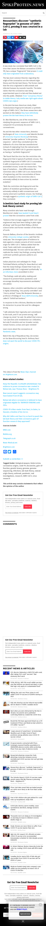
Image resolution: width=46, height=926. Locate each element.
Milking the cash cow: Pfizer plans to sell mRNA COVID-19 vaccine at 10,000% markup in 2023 (26, 694)
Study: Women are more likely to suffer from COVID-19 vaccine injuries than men (25, 827)
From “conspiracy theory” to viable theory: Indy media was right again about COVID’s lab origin (23, 98)
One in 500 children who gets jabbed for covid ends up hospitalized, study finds (26, 798)
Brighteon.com (11, 374)
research (18, 476)
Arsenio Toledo (17, 33)
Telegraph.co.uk (9, 438)
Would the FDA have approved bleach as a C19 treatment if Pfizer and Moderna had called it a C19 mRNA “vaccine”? (26, 723)
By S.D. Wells (21, 688)
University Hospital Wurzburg (16, 137)
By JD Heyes (21, 763)
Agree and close (25, 914)
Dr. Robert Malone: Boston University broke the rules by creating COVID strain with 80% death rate (26, 848)
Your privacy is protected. (12, 512)
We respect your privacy (29, 899)
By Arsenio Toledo (23, 773)
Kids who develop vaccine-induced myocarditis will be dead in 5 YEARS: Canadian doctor (26, 704)
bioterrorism (35, 463)
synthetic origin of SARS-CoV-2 (30, 196)
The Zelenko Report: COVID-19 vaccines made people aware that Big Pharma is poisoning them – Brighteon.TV (26, 779)
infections (17, 471)
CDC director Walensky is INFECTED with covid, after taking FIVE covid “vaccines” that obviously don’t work (26, 674)
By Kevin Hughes (22, 852)
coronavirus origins (10, 466)
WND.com (7, 430)
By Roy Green (21, 830)
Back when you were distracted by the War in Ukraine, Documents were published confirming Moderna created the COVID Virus (25, 713)
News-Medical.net (10, 443)
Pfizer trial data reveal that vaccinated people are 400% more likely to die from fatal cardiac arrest (26, 789)
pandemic (26, 473)
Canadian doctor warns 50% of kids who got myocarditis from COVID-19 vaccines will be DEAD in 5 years (25, 858)
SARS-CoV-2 (27, 476)
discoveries (31, 466)
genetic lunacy (16, 468)
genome (26, 468)
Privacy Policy (22, 909)
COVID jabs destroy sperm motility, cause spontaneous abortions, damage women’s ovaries (24, 808)
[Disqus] (23, 553)
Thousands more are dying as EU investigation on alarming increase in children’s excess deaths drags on (26, 818)
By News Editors (22, 717)
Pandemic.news (9, 332)
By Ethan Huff (21, 802)
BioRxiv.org (7, 434)
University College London (18, 237)
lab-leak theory (28, 471)
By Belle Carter (22, 783)
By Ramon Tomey (22, 699)
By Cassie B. (21, 739)
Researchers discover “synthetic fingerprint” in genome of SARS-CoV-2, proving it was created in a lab (26, 769)
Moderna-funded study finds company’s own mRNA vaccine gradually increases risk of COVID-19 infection (25, 868)
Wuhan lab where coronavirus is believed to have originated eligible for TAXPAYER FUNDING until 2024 (22, 402)
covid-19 (22, 466)
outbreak (17, 473)
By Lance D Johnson (23, 678)
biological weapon (23, 463)
